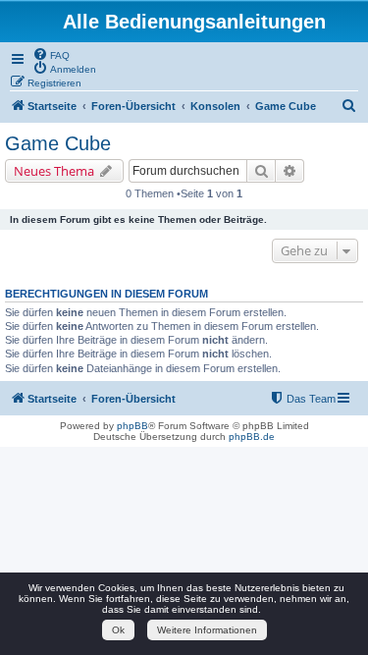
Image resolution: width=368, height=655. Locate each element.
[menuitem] (51, 54)
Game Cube (58, 143)
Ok (118, 630)
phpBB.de (252, 436)
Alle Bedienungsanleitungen (194, 21)
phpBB (132, 425)
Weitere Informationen (207, 630)
